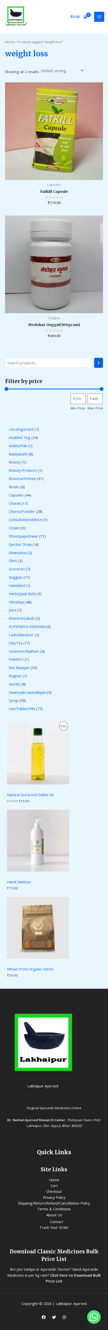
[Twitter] (54, 1317)
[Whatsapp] (94, 1317)
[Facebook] (44, 1317)
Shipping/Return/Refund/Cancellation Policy (54, 1203)
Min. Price (78, 408)
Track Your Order (54, 1227)
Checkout (54, 1191)
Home (10, 42)
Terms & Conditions (54, 1208)
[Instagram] (64, 1317)
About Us (54, 1214)
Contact (56, 1221)
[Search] (98, 363)
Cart (54, 1185)
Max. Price (95, 408)
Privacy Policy (54, 1197)
